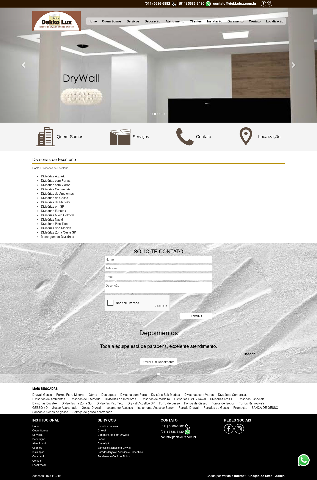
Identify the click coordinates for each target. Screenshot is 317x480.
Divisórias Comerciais (55, 189)
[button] (24, 65)
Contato (255, 21)
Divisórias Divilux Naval (190, 399)
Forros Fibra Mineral (70, 394)
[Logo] (56, 21)
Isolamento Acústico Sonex (155, 407)
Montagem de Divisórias (57, 236)
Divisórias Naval (52, 219)
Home (92, 21)
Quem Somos (112, 21)
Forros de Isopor (223, 403)
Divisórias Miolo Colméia (57, 215)
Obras (93, 394)
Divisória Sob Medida (165, 394)
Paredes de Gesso (216, 407)
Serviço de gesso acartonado (92, 412)
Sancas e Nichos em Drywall (114, 447)
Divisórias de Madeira (56, 202)
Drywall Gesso (42, 394)
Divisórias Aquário (53, 176)
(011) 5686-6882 (157, 3)
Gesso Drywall (91, 407)
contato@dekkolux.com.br (234, 3)
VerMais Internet (234, 476)
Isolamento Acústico (119, 407)
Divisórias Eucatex (44, 403)
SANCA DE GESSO (265, 407)
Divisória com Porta (133, 394)
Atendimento (175, 21)
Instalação (214, 21)
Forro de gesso (169, 403)
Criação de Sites (260, 476)
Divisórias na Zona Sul (77, 403)
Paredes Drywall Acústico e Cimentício (120, 452)
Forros (101, 439)
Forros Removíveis (252, 403)
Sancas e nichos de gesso (50, 412)
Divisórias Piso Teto (54, 223)
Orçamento (236, 21)
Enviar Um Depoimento (158, 362)
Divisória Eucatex (108, 426)
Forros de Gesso (195, 403)
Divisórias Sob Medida (56, 228)
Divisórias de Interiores (120, 399)
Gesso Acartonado (64, 407)
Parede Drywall (189, 407)
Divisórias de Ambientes (57, 193)
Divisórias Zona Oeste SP (58, 232)
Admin (280, 476)
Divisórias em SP (52, 206)
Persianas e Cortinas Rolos (114, 456)
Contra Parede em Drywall (113, 434)
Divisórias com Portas (56, 180)
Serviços (133, 21)
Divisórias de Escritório (84, 399)
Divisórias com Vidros (55, 185)
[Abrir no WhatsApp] (208, 3)
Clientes (196, 21)
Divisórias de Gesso (54, 198)
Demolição (104, 443)
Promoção (240, 407)
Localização (275, 21)
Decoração (152, 21)
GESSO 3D (40, 407)
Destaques (108, 394)
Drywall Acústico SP (141, 403)
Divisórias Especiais (250, 399)
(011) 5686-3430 (191, 3)
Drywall (102, 430)
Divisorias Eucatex (53, 210)
